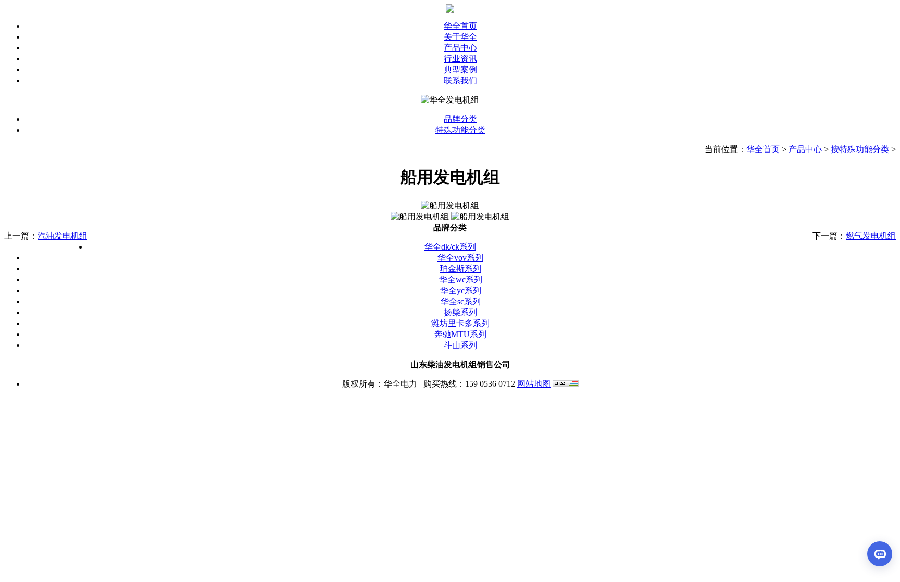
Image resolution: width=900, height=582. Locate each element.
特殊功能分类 (460, 130)
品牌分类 (460, 119)
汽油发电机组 (63, 235)
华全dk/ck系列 (450, 246)
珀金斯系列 (460, 268)
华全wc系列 (460, 279)
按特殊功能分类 (860, 149)
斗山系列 (460, 345)
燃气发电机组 (871, 235)
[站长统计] (566, 383)
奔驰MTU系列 (460, 334)
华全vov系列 (460, 257)
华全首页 (763, 149)
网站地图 (534, 383)
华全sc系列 (461, 301)
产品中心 (805, 149)
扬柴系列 (460, 312)
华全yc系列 (460, 290)
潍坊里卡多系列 (460, 323)
